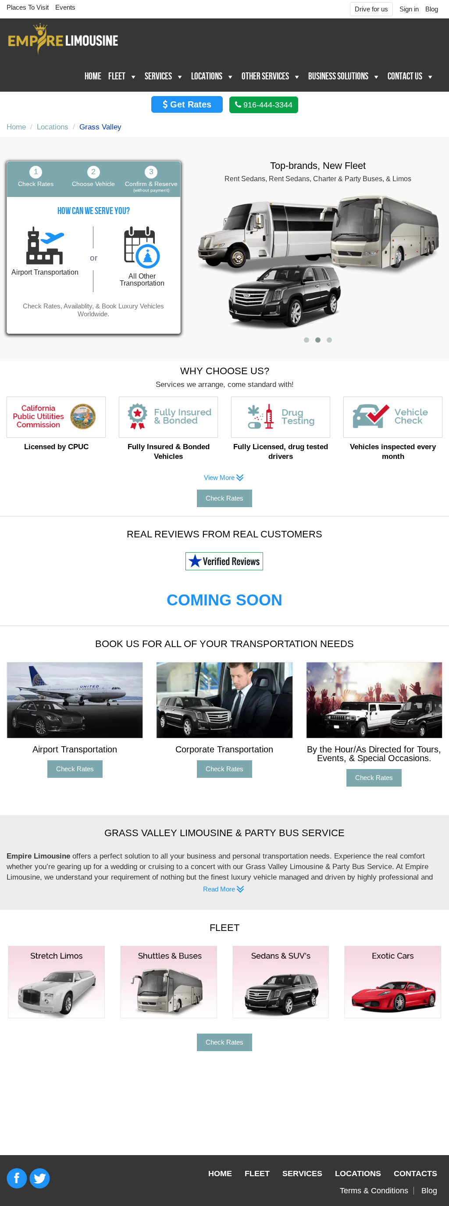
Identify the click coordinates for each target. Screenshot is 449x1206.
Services (158, 76)
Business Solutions (338, 76)
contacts (415, 1173)
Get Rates (189, 104)
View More (220, 477)
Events (65, 7)
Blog (431, 9)
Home (93, 76)
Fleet (116, 76)
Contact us (405, 76)
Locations (206, 76)
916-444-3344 (266, 104)
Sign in (409, 9)
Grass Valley (100, 127)
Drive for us (371, 9)
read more (122, 889)
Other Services (265, 76)
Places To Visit (28, 7)
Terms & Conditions (374, 1190)
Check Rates (224, 498)
